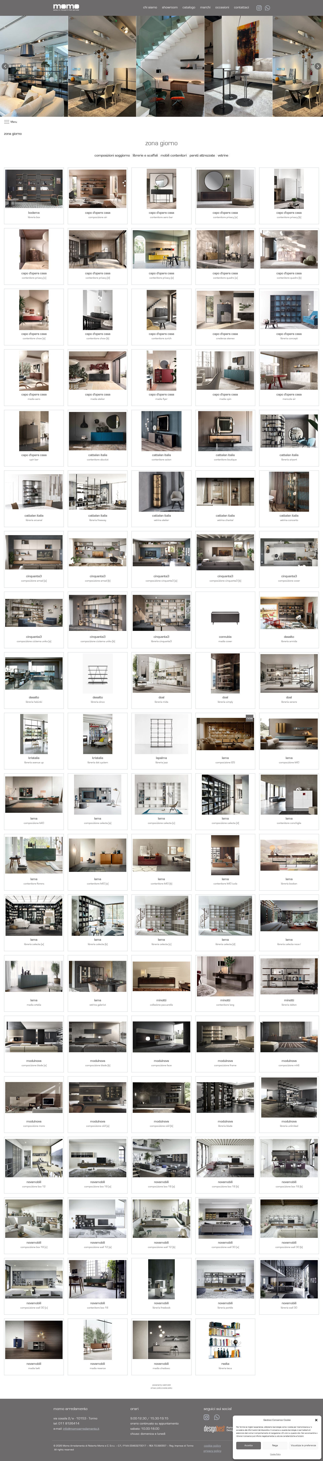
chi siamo (150, 7)
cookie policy (212, 1445)
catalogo (189, 7)
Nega (275, 1445)
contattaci (241, 7)
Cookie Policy (275, 1454)
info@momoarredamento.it (81, 1428)
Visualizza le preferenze (303, 1445)
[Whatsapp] (217, 1417)
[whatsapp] (267, 7)
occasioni (222, 7)
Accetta (248, 1445)
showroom (170, 7)
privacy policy (212, 1451)
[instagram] (259, 7)
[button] (316, 1420)
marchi (205, 7)
